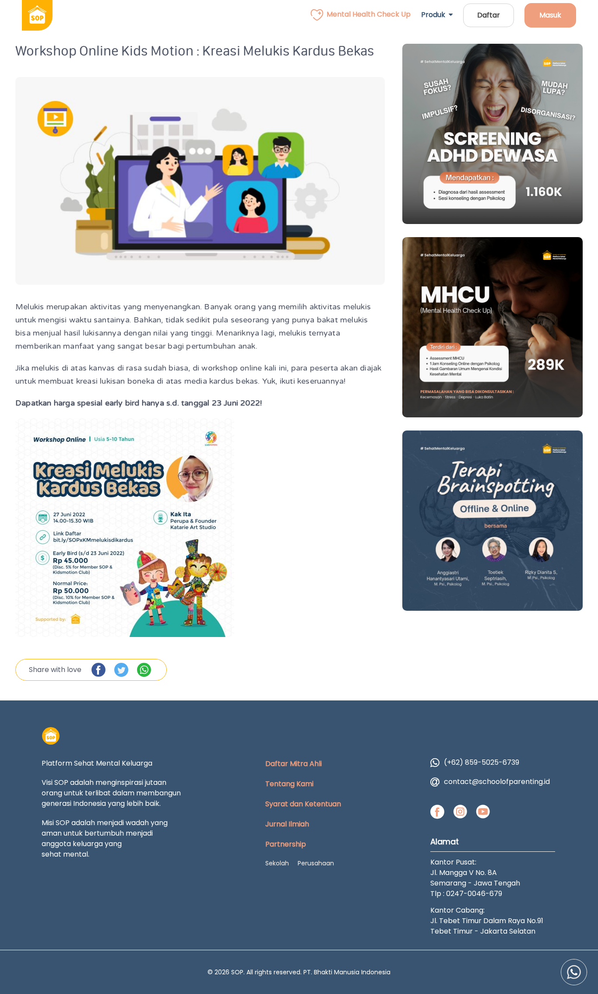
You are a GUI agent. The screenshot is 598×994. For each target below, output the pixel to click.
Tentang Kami (289, 784)
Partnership (285, 844)
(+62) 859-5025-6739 (481, 762)
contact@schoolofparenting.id (497, 782)
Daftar (488, 15)
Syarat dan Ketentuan (303, 804)
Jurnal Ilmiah (287, 824)
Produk (435, 15)
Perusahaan (316, 863)
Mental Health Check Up (369, 14)
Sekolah (277, 863)
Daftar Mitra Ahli (293, 764)
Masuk (550, 15)
